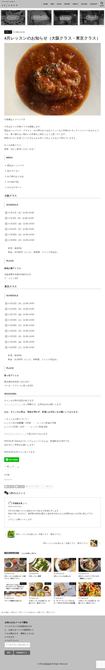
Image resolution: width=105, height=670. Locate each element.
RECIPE (67, 4)
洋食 (50, 486)
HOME (45, 4)
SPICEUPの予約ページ (15, 434)
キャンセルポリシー (13, 404)
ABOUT (75, 4)
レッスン (21, 486)
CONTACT (93, 4)
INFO (52, 4)
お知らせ (8, 32)
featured (31, 486)
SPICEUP (47, 664)
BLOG (59, 4)
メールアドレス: (11, 640)
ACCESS (84, 4)
